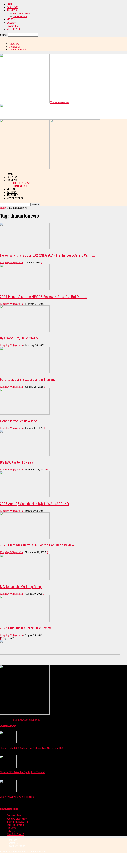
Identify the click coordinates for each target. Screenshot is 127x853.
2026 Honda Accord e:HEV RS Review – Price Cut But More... (43, 297)
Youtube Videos (17, 818)
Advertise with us (18, 49)
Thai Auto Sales (15, 834)
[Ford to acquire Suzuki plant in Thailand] (25, 372)
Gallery (12, 22)
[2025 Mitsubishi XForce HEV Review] (25, 620)
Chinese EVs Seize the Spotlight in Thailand (22, 772)
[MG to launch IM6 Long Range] (25, 579)
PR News (12, 10)
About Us (14, 43)
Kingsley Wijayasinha (11, 262)
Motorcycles (15, 29)
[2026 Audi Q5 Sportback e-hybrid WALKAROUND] (25, 496)
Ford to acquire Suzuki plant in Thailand (28, 379)
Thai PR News (20, 16)
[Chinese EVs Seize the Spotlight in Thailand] (8, 766)
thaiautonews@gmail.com (26, 719)
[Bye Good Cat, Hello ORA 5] (25, 330)
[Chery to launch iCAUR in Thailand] (8, 791)
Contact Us (14, 46)
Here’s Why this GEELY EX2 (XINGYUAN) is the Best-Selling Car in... (47, 255)
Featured (12, 25)
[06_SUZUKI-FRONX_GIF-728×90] (60, 117)
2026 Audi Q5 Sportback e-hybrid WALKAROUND (34, 504)
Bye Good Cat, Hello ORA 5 (19, 338)
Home (10, 4)
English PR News (21, 13)
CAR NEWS (12, 7)
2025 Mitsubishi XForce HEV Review (26, 628)
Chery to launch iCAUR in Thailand (17, 796)
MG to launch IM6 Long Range (21, 587)
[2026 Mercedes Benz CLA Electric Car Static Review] (25, 538)
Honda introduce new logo (18, 421)
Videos (11, 19)
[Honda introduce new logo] (25, 413)
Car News (14, 815)
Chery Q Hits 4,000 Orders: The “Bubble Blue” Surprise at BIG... (32, 748)
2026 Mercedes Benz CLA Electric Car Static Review (37, 545)
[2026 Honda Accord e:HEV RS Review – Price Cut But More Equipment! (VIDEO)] (25, 289)
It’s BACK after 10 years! (17, 462)
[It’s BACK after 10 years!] (25, 455)
